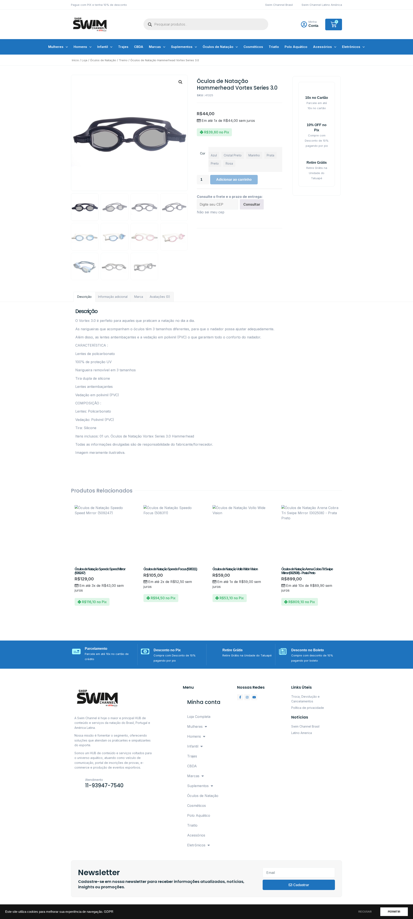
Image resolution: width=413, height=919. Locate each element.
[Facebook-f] (240, 697)
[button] (180, 82)
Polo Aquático (296, 47)
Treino (123, 60)
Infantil (102, 47)
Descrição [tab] (84, 296)
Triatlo (274, 47)
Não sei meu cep (210, 212)
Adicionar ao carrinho (234, 179)
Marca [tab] (138, 296)
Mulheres (55, 47)
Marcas (155, 47)
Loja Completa (198, 716)
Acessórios (322, 47)
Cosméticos (253, 47)
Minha (312, 21)
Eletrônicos (351, 47)
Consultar (251, 204)
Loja (84, 60)
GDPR (108, 911)
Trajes (123, 47)
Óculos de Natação (218, 47)
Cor (202, 153)
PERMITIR (394, 911)
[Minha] (303, 24)
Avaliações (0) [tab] (160, 296)
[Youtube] (254, 697)
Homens (80, 47)
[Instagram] (247, 697)
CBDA (138, 47)
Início (75, 60)
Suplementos (182, 47)
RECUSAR (365, 911)
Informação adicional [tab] (113, 296)
